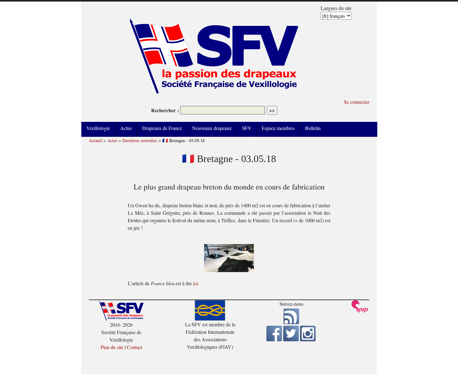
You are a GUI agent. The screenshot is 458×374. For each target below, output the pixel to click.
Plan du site (112, 347)
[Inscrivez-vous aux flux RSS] (291, 322)
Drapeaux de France (162, 128)
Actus (126, 128)
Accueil (95, 140)
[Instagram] (308, 339)
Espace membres (278, 128)
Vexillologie (98, 128)
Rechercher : (165, 110)
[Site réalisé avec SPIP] (360, 311)
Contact (134, 347)
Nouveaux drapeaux (212, 128)
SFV (246, 128)
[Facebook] (274, 339)
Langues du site (336, 8)
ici (195, 283)
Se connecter (356, 101)
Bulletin (313, 128)
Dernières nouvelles (139, 140)
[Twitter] (291, 339)
